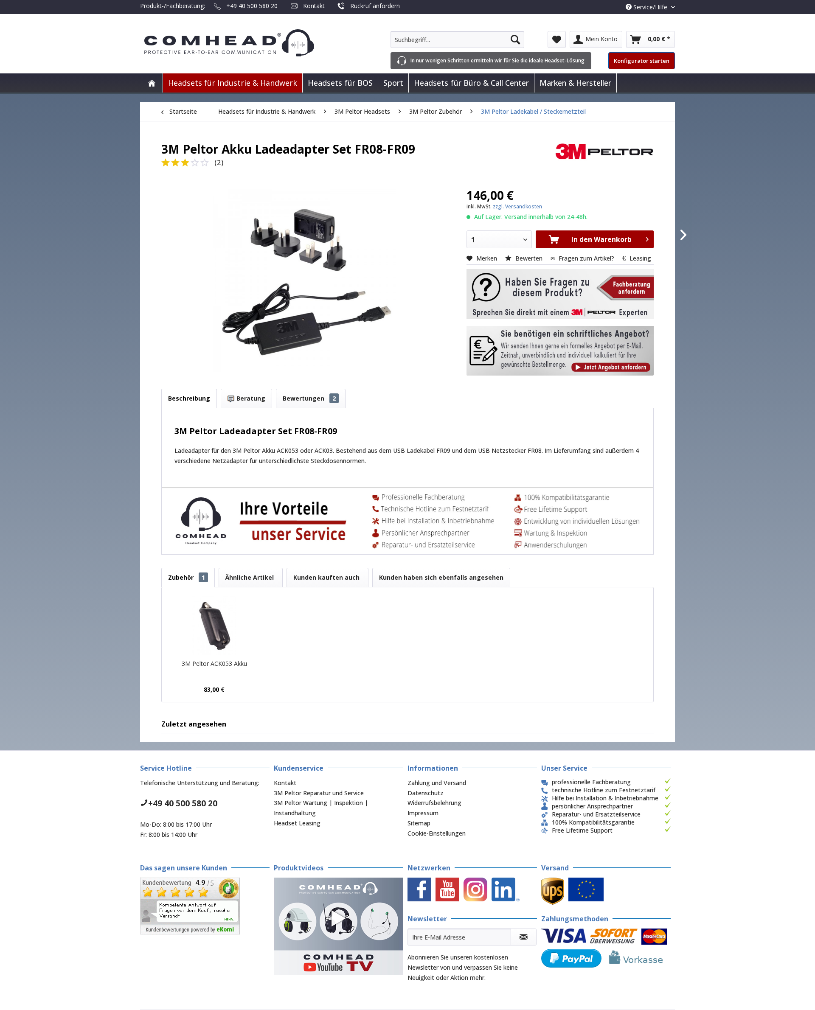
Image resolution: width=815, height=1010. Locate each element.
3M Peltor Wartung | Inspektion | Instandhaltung (321, 808)
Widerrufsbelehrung (434, 803)
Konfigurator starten (641, 61)
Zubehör (186, 577)
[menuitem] (457, 39)
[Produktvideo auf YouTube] (338, 926)
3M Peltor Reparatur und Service (319, 793)
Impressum (423, 813)
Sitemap (419, 823)
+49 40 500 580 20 (252, 6)
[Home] (151, 83)
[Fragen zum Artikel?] (560, 351)
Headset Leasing (297, 823)
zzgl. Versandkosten (517, 206)
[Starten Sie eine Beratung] (560, 294)
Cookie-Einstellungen (437, 833)
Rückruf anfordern (375, 6)
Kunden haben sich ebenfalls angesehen (441, 577)
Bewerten (529, 258)
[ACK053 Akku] (214, 625)
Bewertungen (309, 398)
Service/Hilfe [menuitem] (650, 7)
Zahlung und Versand (437, 783)
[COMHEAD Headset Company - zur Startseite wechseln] (243, 43)
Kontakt (314, 6)
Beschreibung (189, 398)
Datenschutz (426, 793)
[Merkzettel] (557, 39)
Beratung (250, 398)
